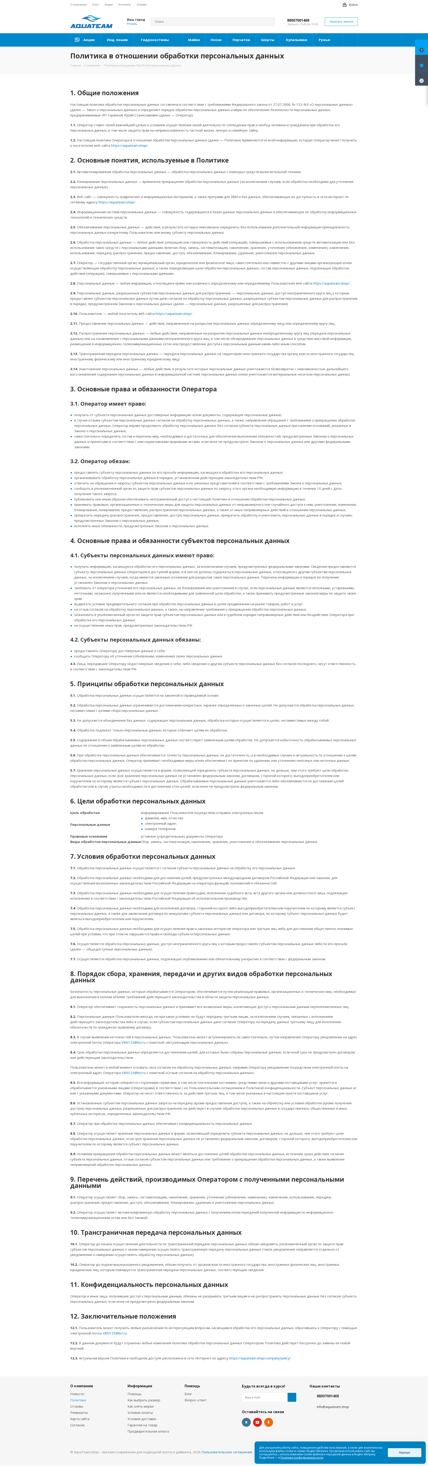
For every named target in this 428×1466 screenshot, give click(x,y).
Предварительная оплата (148, 1431)
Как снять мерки (141, 1406)
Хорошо (404, 1452)
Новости (77, 1394)
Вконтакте (246, 1422)
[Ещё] (350, 40)
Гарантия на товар (142, 1425)
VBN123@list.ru (133, 1042)
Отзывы (76, 1406)
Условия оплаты (140, 1412)
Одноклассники (268, 1422)
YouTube (257, 1422)
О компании (81, 1385)
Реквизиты (79, 1412)
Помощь (135, 1394)
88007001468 (298, 20)
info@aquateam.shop (333, 1406)
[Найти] (269, 21)
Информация (140, 1385)
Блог (188, 1394)
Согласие (77, 1425)
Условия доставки (142, 1418)
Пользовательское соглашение (227, 1452)
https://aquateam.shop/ (129, 145)
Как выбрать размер (144, 1400)
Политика (78, 1400)
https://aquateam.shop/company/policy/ (260, 1358)
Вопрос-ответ (196, 1400)
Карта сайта (79, 1418)
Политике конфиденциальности (301, 1458)
